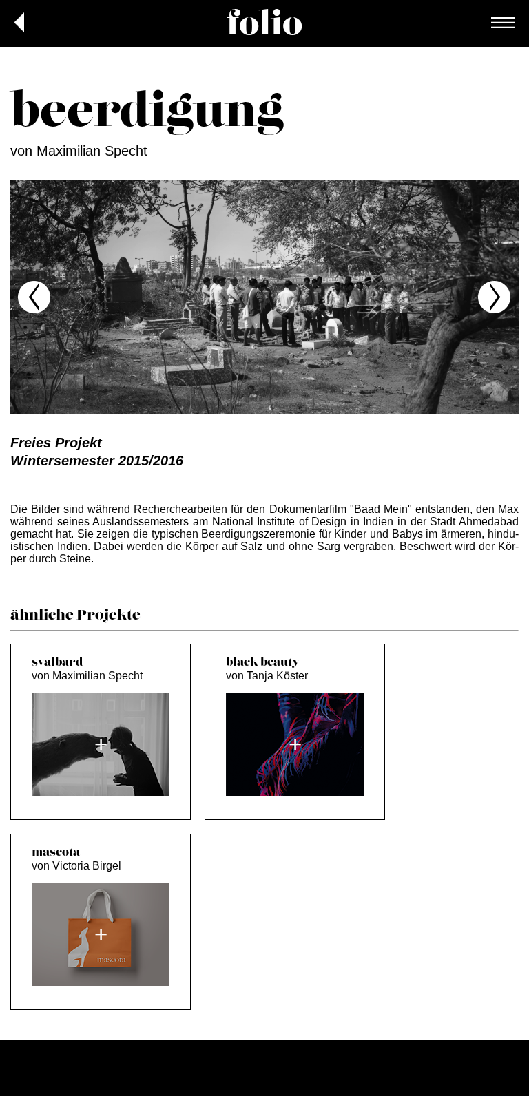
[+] (100, 792)
